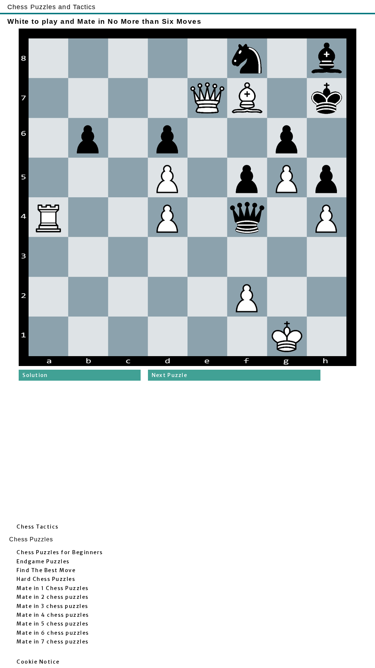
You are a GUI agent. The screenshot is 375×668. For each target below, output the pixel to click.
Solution (35, 375)
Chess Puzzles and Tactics (51, 7)
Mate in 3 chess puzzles (52, 606)
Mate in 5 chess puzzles (52, 623)
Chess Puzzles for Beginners (59, 552)
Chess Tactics (37, 526)
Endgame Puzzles (43, 561)
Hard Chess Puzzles (45, 579)
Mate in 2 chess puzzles (52, 597)
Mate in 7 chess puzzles (52, 641)
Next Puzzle (169, 375)
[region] (187, 453)
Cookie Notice (38, 661)
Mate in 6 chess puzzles (52, 633)
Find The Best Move (45, 570)
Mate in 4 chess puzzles (52, 615)
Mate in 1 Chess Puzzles (52, 588)
